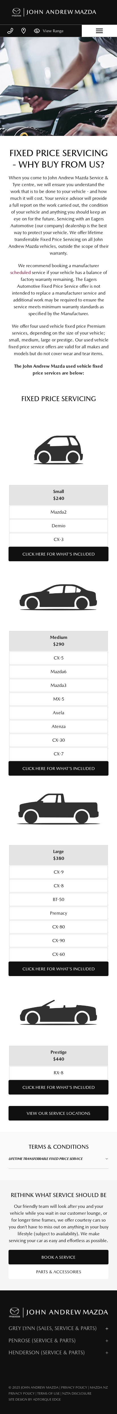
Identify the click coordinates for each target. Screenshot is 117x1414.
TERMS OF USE (48, 1393)
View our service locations (58, 1113)
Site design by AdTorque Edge (35, 1399)
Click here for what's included (58, 554)
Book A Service (58, 1257)
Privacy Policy (74, 1387)
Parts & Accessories (58, 1271)
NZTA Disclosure (76, 1393)
